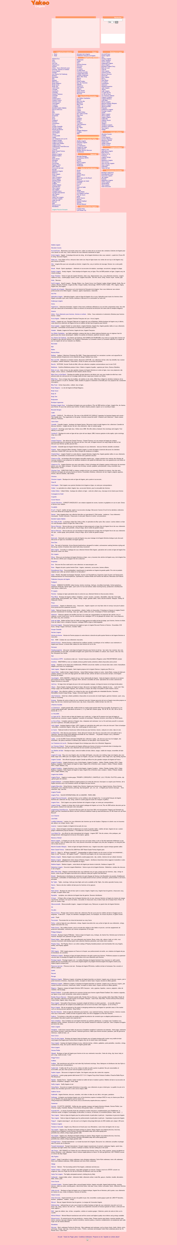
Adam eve (54, 259)
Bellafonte (80, 103)
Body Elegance (56, 83)
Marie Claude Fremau (58, 151)
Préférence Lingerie (107, 109)
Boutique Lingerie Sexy (108, 66)
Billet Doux (55, 82)
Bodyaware (80, 60)
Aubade (54, 72)
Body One (55, 86)
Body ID (79, 179)
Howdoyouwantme (107, 86)
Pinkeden (104, 108)
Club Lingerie (105, 71)
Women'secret (56, 205)
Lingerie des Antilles (58, 143)
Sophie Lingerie (106, 117)
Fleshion (54, 122)
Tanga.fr (104, 123)
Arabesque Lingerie (107, 63)
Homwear (79, 66)
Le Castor (80, 69)
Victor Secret (81, 90)
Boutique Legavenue (108, 172)
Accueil (60, 1237)
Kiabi (55, 55)
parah (78, 196)
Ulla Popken (55, 194)
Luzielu (79, 159)
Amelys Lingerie (106, 59)
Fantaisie (104, 155)
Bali (53, 79)
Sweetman (80, 86)
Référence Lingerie (107, 160)
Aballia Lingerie (81, 141)
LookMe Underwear (82, 75)
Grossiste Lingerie (107, 176)
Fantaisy (79, 118)
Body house (55, 85)
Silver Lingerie (106, 115)
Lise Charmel (56, 148)
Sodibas (54, 183)
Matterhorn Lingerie (107, 180)
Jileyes (54, 134)
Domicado (104, 75)
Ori (78, 129)
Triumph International (58, 192)
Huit (78, 189)
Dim (53, 111)
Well (53, 203)
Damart (53, 514)
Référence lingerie (57, 171)
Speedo (79, 202)
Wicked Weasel (81, 204)
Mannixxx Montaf (107, 140)
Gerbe (78, 121)
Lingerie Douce (81, 149)
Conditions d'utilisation (85, 1237)
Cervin (79, 109)
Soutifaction (80, 152)
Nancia (79, 78)
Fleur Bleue (105, 80)
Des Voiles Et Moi (82, 113)
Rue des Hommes (82, 83)
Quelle (103, 112)
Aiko (53, 60)
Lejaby (54, 137)
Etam (55, 54)
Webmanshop (81, 92)
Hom (78, 63)
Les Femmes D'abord (108, 95)
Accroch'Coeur (106, 54)
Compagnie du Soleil (83, 181)
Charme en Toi (106, 154)
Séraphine (80, 164)
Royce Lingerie (81, 162)
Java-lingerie (56, 132)
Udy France (80, 87)
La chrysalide (56, 135)
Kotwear (79, 67)
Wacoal (54, 202)
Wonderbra (55, 206)
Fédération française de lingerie (86, 55)
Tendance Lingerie (107, 125)
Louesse (54, 149)
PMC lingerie (56, 166)
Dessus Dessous (107, 74)
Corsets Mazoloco (107, 139)
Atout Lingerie (106, 65)
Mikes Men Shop (82, 76)
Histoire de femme (57, 129)
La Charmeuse (81, 145)
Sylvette (104, 122)
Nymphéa (55, 160)
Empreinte (55, 115)
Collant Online (81, 112)
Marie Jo (54, 152)
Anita (53, 62)
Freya (54, 125)
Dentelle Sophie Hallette (59, 108)
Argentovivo (55, 65)
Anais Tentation (106, 60)
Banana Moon (81, 175)
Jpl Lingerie (105, 177)
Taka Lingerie (56, 188)
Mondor (79, 126)
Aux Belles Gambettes (83, 98)
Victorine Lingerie (57, 199)
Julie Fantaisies (81, 124)
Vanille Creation (106, 143)
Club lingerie (55, 103)
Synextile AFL (56, 186)
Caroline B (55, 91)
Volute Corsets (106, 145)
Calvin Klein (55, 88)
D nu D (79, 184)
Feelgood (55, 120)
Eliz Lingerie (55, 114)
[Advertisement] (69, 33)
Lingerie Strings (106, 157)
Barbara (54, 75)
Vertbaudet (80, 165)
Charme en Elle (106, 72)
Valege (104, 129)
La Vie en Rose (106, 94)
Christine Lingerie (82, 142)
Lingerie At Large (82, 147)
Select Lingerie (106, 114)
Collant (79, 110)
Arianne (54, 66)
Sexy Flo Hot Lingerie (108, 163)
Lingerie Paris (81, 209)
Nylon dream (56, 159)
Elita (53, 112)
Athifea (79, 173)
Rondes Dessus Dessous (84, 150)
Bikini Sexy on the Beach (84, 178)
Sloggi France (56, 182)
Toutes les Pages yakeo (70, 1237)
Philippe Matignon (82, 130)
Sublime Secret (106, 120)
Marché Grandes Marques (109, 103)
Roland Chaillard (81, 201)
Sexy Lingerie (106, 165)
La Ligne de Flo (106, 92)
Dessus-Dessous (57, 109)
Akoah (79, 170)
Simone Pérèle (56, 180)
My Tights (80, 127)
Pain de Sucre (81, 195)
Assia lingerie (56, 71)
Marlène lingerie (56, 155)
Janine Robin (56, 131)
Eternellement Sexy (107, 174)
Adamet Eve (56, 59)
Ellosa (103, 79)
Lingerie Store (56, 145)
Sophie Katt (105, 142)
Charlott (54, 97)
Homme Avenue (81, 64)
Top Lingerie (55, 189)
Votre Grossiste (106, 186)
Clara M (104, 69)
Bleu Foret (80, 104)
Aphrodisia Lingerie (107, 151)
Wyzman (79, 93)
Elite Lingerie (105, 77)
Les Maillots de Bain (83, 193)
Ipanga (79, 190)
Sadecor (54, 176)
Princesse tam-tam (57, 168)
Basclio (79, 100)
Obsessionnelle (106, 106)
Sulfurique (104, 166)
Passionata (55, 163)
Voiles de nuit (56, 200)
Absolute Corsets (107, 134)
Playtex (79, 161)
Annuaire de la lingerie (83, 54)
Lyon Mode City (81, 210)
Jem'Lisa (79, 144)
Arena (78, 172)
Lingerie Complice (57, 142)
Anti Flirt (54, 63)
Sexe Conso (105, 162)
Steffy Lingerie (106, 182)
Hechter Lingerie (57, 128)
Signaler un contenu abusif (111, 1237)
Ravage (54, 169)
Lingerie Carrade (57, 140)
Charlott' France (56, 100)
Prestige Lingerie (106, 111)
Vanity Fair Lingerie (58, 197)
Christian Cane (56, 102)
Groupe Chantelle (57, 126)
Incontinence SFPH (82, 158)
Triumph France (56, 191)
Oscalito (54, 162)
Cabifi (78, 106)
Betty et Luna (105, 68)
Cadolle (104, 135)
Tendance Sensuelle (107, 126)
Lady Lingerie (105, 91)
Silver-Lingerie (56, 179)
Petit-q (79, 80)
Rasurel (79, 199)
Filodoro (79, 120)
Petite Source (81, 198)
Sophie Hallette (56, 185)
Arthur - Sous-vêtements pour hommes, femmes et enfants (61, 68)
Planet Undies (81, 81)
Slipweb (79, 84)
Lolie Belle (105, 100)
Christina (79, 182)
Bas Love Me (81, 101)
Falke (78, 117)
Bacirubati (55, 77)
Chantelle (55, 92)
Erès (53, 117)
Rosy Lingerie (56, 174)
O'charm (104, 159)
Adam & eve (105, 149)
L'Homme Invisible (82, 72)
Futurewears (55, 123)
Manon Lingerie (106, 102)
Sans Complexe (57, 177)
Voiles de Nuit (106, 168)
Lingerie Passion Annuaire (59, 798)
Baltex (79, 176)
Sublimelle (105, 119)
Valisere (54, 196)
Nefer (53, 157)
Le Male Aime (81, 70)
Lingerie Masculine (82, 73)
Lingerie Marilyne (107, 99)
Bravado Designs (82, 156)
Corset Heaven (106, 137)
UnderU (79, 89)
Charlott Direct (56, 99)
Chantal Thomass (57, 94)
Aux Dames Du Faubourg (59, 74)
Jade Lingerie (105, 88)
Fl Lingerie (105, 82)
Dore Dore (80, 115)
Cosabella (55, 106)
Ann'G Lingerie (106, 62)
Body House (105, 152)
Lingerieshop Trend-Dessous (60, 146)
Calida (79, 61)
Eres (78, 185)
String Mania (105, 183)
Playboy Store (56, 165)
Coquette (54, 105)
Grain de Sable (81, 187)
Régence (54, 172)
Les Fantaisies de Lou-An (59, 139)
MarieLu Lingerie (57, 154)
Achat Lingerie (106, 55)
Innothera (79, 123)
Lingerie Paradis (56, 792)
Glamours (104, 85)
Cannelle (54, 89)
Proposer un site (98, 1237)
